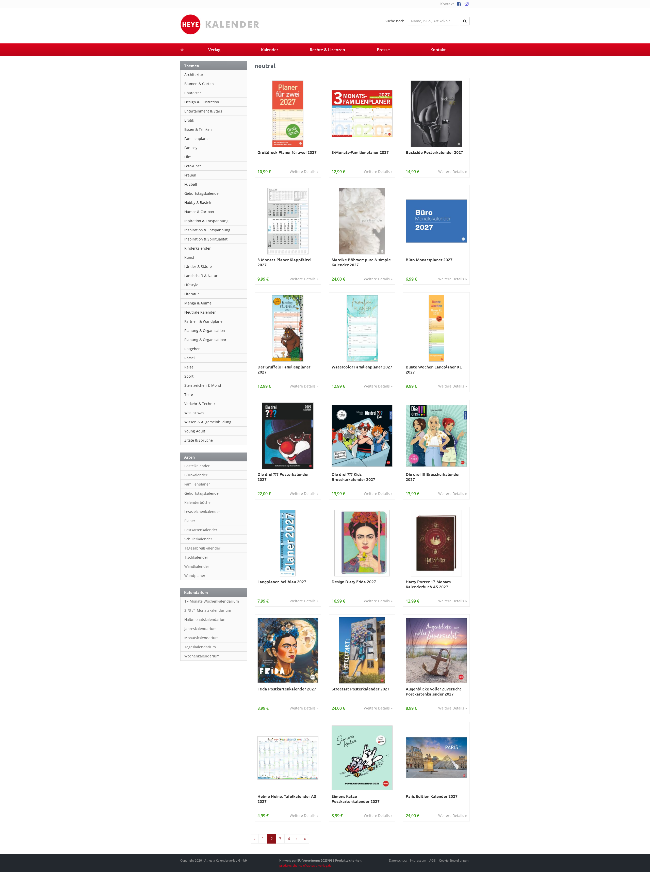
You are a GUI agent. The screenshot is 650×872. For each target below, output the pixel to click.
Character (192, 92)
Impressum (418, 860)
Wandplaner (194, 575)
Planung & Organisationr (205, 339)
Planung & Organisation (204, 330)
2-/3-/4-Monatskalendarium (207, 610)
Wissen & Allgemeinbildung (207, 421)
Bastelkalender (197, 465)
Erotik (189, 120)
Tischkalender (196, 557)
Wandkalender (196, 566)
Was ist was (194, 412)
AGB (432, 860)
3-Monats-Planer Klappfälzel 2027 (284, 262)
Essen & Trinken (198, 129)
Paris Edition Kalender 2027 (432, 796)
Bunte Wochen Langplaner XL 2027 (434, 369)
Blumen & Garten (199, 83)
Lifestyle (191, 284)
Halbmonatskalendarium (205, 619)
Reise (188, 367)
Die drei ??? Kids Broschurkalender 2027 (353, 477)
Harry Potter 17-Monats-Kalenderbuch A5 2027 (429, 584)
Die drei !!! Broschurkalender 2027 (433, 477)
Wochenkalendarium (202, 656)
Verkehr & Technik (199, 403)
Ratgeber (192, 348)
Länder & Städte (198, 266)
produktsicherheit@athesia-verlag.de (305, 865)
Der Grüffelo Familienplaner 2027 (283, 369)
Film (187, 156)
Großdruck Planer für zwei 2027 (287, 152)
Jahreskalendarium (200, 628)
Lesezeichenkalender (202, 511)
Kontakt (447, 3)
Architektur (193, 74)
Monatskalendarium (201, 637)
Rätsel (189, 358)
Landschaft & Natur (201, 275)
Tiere (188, 394)
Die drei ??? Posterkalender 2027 (283, 477)
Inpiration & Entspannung (206, 220)
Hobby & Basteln (198, 202)
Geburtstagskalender (202, 193)
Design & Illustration (201, 102)
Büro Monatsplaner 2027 (429, 259)
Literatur (191, 294)
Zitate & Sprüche (198, 440)
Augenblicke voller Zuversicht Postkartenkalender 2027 (433, 691)
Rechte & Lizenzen (327, 50)
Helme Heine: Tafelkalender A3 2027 (286, 799)
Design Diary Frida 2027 (354, 581)
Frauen (190, 175)
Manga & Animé (198, 303)
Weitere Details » (304, 171)
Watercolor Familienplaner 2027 (362, 366)
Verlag (214, 50)
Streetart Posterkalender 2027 (360, 688)
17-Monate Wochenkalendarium (211, 601)
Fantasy (190, 147)
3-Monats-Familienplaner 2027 (360, 152)
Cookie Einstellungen (453, 860)
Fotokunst (192, 166)
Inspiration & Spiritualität (206, 239)
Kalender (269, 50)
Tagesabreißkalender (202, 548)
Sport (188, 376)
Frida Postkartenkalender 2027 (286, 688)
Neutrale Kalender (200, 312)
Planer (189, 520)
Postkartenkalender (200, 529)
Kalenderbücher (198, 502)
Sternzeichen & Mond (202, 385)
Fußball (190, 184)
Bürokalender (195, 475)
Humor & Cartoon (199, 211)
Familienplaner (197, 138)
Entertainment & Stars (203, 111)
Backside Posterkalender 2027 (434, 152)
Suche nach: (395, 21)
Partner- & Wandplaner (204, 321)
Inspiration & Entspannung (207, 230)
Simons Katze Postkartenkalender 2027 (356, 799)
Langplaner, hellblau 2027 (281, 581)
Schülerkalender (198, 539)
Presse (383, 50)
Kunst (189, 257)
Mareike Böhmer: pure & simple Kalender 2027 (361, 262)
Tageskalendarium (200, 646)
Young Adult (194, 431)
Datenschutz (398, 860)
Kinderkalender (197, 248)
